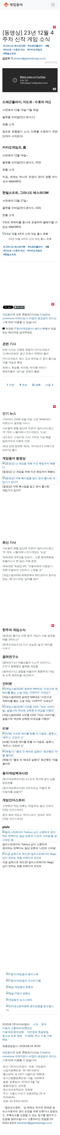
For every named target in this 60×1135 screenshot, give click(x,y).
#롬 (47, 45)
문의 (43, 1024)
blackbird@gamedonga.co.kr (34, 1122)
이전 (11, 384)
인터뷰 (7, 684)
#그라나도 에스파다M (14, 45)
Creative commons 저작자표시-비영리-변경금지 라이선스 (29, 318)
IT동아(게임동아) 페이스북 (29, 328)
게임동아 (7, 314)
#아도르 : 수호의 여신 (14, 49)
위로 (24, 384)
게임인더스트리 (13, 800)
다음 (49, 384)
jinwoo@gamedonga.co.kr (30, 58)
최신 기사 (9, 542)
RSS (4, 1039)
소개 (35, 1024)
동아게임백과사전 (15, 773)
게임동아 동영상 (14, 458)
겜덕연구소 (10, 657)
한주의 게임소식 (14, 630)
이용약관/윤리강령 (13, 1032)
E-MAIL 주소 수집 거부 (38, 1035)
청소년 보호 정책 (12, 1035)
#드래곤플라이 (35, 45)
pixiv (6, 827)
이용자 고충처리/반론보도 (17, 1028)
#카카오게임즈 (34, 49)
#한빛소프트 (9, 53)
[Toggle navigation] (52, 4)
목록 (38, 384)
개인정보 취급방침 (37, 1032)
